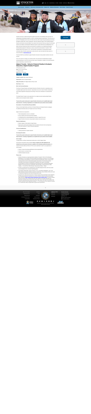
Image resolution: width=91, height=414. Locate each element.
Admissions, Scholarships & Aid (37, 7)
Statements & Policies (36, 198)
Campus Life (46, 7)
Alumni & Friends (69, 7)
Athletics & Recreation (54, 7)
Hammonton (53, 194)
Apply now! (65, 37)
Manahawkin (53, 196)
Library (39, 193)
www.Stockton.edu (27, 52)
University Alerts (27, 198)
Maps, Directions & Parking (66, 197)
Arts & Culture (62, 7)
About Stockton (21, 7)
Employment (38, 195)
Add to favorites (19, 74)
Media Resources (27, 195)
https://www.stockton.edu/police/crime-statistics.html (36, 177)
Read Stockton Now (27, 193)
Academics (27, 7)
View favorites (25, 74)
